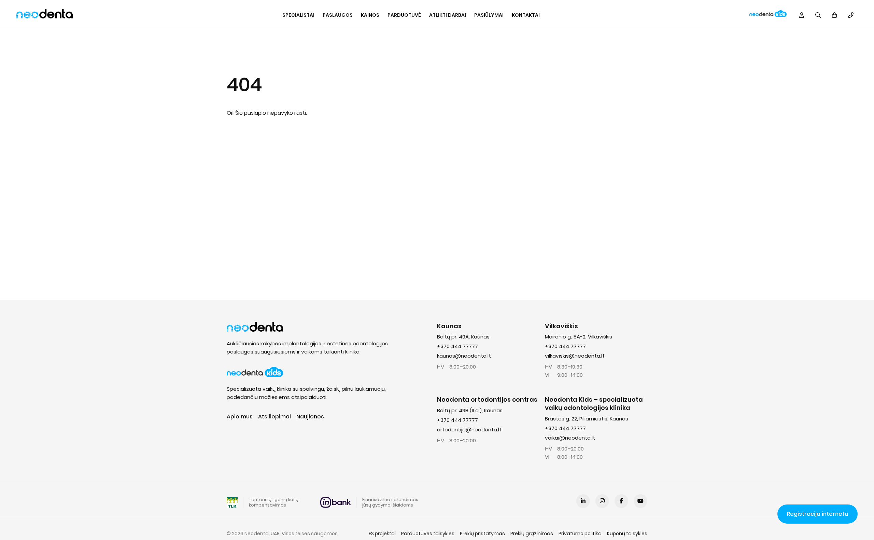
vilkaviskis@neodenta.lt (575, 355)
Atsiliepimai (274, 416)
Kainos (370, 15)
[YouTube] (640, 501)
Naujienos (310, 416)
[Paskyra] (801, 15)
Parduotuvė (404, 15)
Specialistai (298, 15)
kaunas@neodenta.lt (464, 355)
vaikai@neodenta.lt (570, 437)
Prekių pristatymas (482, 533)
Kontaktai (526, 15)
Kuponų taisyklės (627, 533)
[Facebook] (621, 501)
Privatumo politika (580, 533)
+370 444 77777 (457, 346)
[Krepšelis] (834, 15)
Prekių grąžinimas (531, 533)
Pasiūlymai (489, 15)
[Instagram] (602, 501)
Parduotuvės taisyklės (427, 533)
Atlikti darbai (447, 15)
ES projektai (382, 533)
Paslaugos (338, 15)
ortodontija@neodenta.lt (469, 429)
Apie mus (240, 416)
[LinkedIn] (583, 501)
